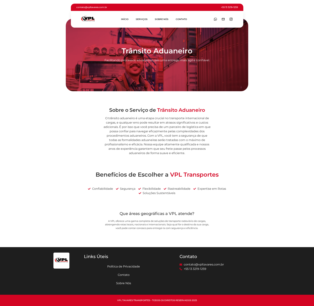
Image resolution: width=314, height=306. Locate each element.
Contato (181, 19)
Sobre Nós (161, 19)
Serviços (142, 19)
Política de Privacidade (123, 266)
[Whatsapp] (215, 19)
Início (124, 19)
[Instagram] (231, 19)
